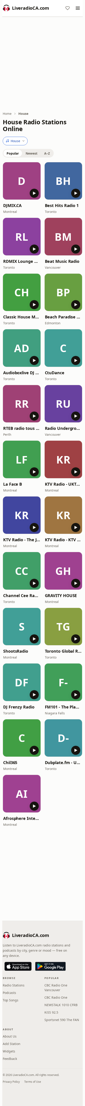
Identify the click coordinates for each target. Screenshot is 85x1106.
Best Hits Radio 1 (62, 205)
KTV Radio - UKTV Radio (63, 484)
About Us (10, 1036)
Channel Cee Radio (21, 595)
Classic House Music (21, 317)
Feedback (10, 1059)
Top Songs (10, 1000)
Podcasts (9, 993)
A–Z (47, 153)
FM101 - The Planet (63, 707)
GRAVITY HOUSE (61, 595)
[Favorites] (67, 8)
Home (7, 113)
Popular (13, 153)
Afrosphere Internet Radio (21, 818)
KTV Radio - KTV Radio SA (63, 539)
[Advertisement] (42, 64)
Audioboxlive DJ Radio (21, 372)
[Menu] (77, 8)
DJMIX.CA (12, 205)
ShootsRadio (15, 651)
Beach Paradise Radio (63, 317)
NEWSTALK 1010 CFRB (61, 1005)
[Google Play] (50, 966)
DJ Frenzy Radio (18, 707)
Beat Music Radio (62, 261)
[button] (22, 181)
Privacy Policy (11, 1082)
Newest (31, 153)
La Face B (12, 484)
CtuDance (54, 372)
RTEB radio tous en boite (21, 428)
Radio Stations (13, 985)
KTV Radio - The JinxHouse (21, 539)
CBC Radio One (55, 997)
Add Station (11, 1044)
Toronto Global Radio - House (63, 651)
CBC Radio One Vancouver (55, 987)
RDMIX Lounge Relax (21, 261)
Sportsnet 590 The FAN (61, 1020)
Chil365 (10, 762)
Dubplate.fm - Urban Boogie (63, 762)
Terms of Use (32, 1082)
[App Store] (18, 966)
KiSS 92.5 (51, 1012)
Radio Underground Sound (63, 428)
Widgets (9, 1051)
